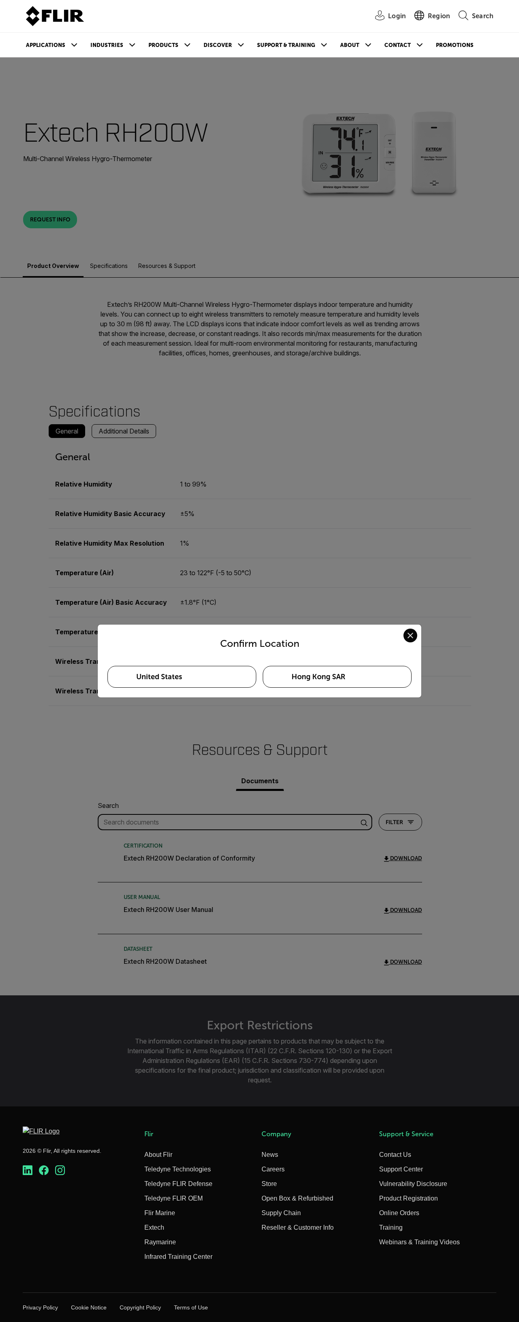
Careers (273, 1169)
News (270, 1154)
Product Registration (408, 1198)
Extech (154, 1227)
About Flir (158, 1154)
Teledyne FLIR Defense (178, 1183)
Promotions (455, 45)
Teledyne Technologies (177, 1169)
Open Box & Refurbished (297, 1198)
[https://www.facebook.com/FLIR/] (44, 1170)
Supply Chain (281, 1212)
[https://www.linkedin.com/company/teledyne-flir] (27, 1170)
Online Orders (399, 1212)
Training (391, 1227)
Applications (45, 45)
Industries (106, 45)
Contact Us (395, 1154)
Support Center (401, 1169)
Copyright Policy (140, 1307)
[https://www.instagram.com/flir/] (60, 1170)
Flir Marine (159, 1212)
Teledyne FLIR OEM (173, 1198)
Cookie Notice (89, 1307)
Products (163, 45)
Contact (397, 45)
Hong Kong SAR (318, 677)
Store (269, 1183)
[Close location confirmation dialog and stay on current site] (410, 635)
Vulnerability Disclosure (413, 1183)
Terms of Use (191, 1307)
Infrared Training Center (178, 1256)
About (349, 45)
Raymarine (160, 1242)
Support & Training (286, 45)
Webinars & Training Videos (419, 1242)
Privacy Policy (40, 1307)
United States (159, 677)
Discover (218, 45)
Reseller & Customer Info (298, 1227)
